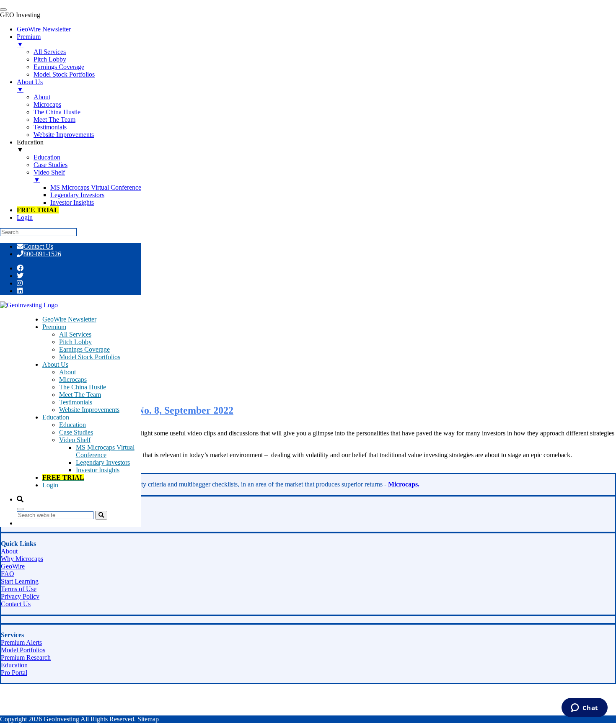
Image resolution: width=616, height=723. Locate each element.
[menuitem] (38, 210)
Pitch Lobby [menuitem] (50, 59)
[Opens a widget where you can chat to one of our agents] (584, 708)
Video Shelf (75, 439)
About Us (55, 364)
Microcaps (73, 379)
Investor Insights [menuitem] (72, 202)
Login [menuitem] (25, 217)
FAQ (7, 573)
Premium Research (26, 657)
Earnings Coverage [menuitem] (59, 66)
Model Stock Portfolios (89, 356)
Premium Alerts (21, 642)
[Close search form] (20, 509)
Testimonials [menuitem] (50, 127)
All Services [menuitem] (50, 51)
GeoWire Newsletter (69, 319)
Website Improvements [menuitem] (64, 134)
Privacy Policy (20, 596)
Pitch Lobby (75, 341)
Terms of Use (18, 588)
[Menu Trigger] (3, 9)
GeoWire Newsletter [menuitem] (44, 29)
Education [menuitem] (30, 146)
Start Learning (20, 581)
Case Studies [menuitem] (50, 164)
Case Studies (76, 432)
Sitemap (148, 719)
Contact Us (38, 246)
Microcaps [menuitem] (47, 104)
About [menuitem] (42, 96)
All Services (75, 334)
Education (72, 424)
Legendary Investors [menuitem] (77, 194)
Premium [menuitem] (29, 40)
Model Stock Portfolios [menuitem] (64, 74)
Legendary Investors (103, 462)
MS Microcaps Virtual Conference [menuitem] (95, 187)
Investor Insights (97, 469)
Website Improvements (89, 409)
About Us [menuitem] (30, 85)
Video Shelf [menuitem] (49, 176)
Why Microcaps (22, 558)
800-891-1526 (42, 253)
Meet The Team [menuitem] (54, 119)
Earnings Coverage (84, 349)
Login (50, 485)
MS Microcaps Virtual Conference (105, 451)
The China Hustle (82, 387)
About (67, 372)
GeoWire (13, 566)
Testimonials (75, 402)
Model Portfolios (23, 650)
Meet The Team (80, 394)
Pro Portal (14, 672)
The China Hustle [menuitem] (57, 112)
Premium (54, 326)
